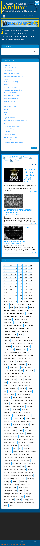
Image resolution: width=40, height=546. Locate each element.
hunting (14, 397)
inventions (27, 397)
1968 (5, 289)
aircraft (6, 304)
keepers (6, 403)
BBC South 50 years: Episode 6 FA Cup (29, 173)
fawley (6, 370)
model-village (8, 421)
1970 (15, 289)
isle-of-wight (7, 400)
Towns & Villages (9, 129)
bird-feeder (14, 316)
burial (25, 325)
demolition (7, 355)
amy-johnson (20, 304)
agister (32, 301)
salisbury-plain (8, 469)
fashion (23, 367)
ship (26, 472)
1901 (10, 265)
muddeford (25, 424)
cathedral (7, 331)
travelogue (7, 493)
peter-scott (14, 436)
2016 (30, 298)
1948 (25, 277)
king (12, 403)
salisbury (29, 466)
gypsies (21, 385)
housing (19, 394)
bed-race (29, 313)
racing (6, 451)
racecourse (27, 448)
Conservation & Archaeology (13, 76)
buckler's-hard (18, 325)
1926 (10, 268)
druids (31, 358)
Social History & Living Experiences (15, 120)
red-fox (27, 451)
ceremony (7, 334)
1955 (30, 280)
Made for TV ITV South (11, 95)
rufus (24, 463)
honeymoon (22, 391)
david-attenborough (15, 352)
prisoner (6, 445)
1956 (5, 283)
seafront (6, 472)
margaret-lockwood (19, 415)
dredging (20, 358)
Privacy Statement (22, 542)
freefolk (13, 379)
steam (23, 478)
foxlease (6, 379)
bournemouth (8, 322)
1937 (30, 271)
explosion (22, 364)
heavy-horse (14, 388)
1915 (15, 265)
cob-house (13, 343)
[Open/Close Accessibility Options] (37, 3)
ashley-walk (23, 307)
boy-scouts (17, 322)
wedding (25, 499)
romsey (6, 457)
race (20, 448)
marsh (29, 415)
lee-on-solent (16, 409)
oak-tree (20, 430)
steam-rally (30, 478)
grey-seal (6, 385)
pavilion (6, 436)
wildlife (6, 502)
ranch (21, 451)
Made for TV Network (11, 98)
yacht (5, 505)
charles (14, 334)
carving (28, 328)
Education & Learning (11, 82)
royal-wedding (16, 463)
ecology (19, 361)
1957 (10, 283)
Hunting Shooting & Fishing (13, 90)
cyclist (6, 352)
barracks (20, 310)
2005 (5, 298)
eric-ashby (14, 364)
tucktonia (15, 493)
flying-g (31, 370)
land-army (29, 406)
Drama (6, 79)
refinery (33, 451)
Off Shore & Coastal (10, 107)
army (11, 307)
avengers (6, 310)
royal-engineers (25, 460)
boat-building (8, 319)
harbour (27, 385)
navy (20, 427)
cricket (12, 349)
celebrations (24, 331)
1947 (20, 277)
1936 (25, 271)
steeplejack (7, 481)
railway (15, 451)
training (21, 490)
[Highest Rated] (35, 164)
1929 (25, 268)
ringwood (22, 454)
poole (31, 439)
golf (10, 382)
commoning (30, 343)
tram (26, 490)
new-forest (7, 430)
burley (31, 325)
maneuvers (27, 412)
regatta (6, 454)
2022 (15, 301)
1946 (15, 277)
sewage (20, 472)
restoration (13, 454)
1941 (20, 274)
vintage (28, 496)
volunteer (7, 499)
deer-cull (26, 352)
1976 (10, 292)
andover (28, 304)
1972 (25, 289)
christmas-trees (27, 340)
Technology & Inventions (12, 126)
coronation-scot (17, 346)
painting (15, 433)
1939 (10, 274)
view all (34, 148)
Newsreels (7, 104)
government (16, 382)
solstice (6, 475)
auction (31, 307)
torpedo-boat (8, 490)
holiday (30, 388)
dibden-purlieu (22, 355)
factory (29, 364)
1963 (10, 286)
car (16, 328)
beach (6, 313)
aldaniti (12, 304)
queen (26, 445)
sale (18, 466)
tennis (14, 487)
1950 (5, 280)
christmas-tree (16, 340)
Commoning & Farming (11, 73)
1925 (5, 268)
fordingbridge (15, 373)
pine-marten (7, 439)
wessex (32, 499)
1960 (25, 283)
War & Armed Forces (10, 137)
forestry (23, 373)
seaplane (13, 472)
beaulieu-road (21, 313)
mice (27, 418)
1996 (10, 295)
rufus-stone (31, 463)
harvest (6, 388)
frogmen (20, 379)
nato (15, 427)
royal (12, 457)
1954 (25, 280)
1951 (10, 280)
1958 (15, 283)
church (6, 343)
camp (12, 328)
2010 (15, 298)
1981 (30, 292)
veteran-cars (14, 496)
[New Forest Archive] (20, 7)
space (18, 478)
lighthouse (25, 409)
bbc (32, 310)
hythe (20, 397)
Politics (6, 115)
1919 (20, 265)
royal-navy (7, 463)
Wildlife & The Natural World (13, 142)
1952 (15, 280)
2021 (10, 301)
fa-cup (6, 367)
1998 (20, 295)
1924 (30, 265)
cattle (13, 331)
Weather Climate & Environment (14, 140)
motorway (7, 424)
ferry (11, 370)
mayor (22, 418)
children (20, 334)
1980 (25, 292)
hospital (12, 394)
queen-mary (7, 448)
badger (13, 310)
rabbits (15, 448)
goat (5, 382)
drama (14, 358)
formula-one (22, 376)
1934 (15, 271)
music (32, 424)
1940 (15, 274)
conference (7, 346)
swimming (16, 484)
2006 (10, 298)
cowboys (27, 346)
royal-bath (29, 457)
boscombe (24, 319)
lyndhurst (14, 412)
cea (18, 331)
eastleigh (12, 361)
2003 (30, 295)
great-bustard (26, 382)
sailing (13, 466)
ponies (26, 439)
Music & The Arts (9, 101)
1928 (20, 268)
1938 (5, 274)
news (14, 430)
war (13, 499)
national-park (8, 427)
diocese (30, 355)
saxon (16, 469)
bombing (16, 319)
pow (5, 442)
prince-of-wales (23, 442)
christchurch (25, 337)
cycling (30, 349)
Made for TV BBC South (11, 93)
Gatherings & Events (10, 87)
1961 (30, 283)
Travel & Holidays (9, 134)
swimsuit (23, 484)
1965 (20, 286)
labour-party (7, 406)
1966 (25, 286)
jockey (31, 400)
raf (10, 451)
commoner (21, 343)
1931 (5, 271)
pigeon (28, 436)
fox (29, 376)
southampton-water (27, 475)
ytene (11, 505)
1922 (25, 265)
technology (7, 487)
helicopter (23, 388)
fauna (29, 367)
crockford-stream (21, 349)
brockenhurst (8, 325)
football (6, 373)
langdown (7, 409)
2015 (25, 298)
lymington (7, 412)
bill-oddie (6, 316)
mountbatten (16, 424)
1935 (20, 271)
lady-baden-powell (18, 406)
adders (26, 301)
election (26, 361)
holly (5, 391)
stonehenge (23, 481)
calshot (6, 328)
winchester (20, 502)
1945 (10, 277)
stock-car (15, 481)
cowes (6, 349)
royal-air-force (19, 457)
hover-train (26, 394)
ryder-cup (7, 466)
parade (22, 433)
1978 (15, 292)
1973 (30, 289)
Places (6, 112)
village (22, 496)
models (33, 418)
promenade (14, 445)
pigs (33, 436)
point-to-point (17, 439)
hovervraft (7, 397)
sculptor (30, 469)
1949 (30, 277)
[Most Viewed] (32, 164)
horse (30, 391)
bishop (22, 316)
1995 (5, 295)
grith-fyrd (14, 385)
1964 (15, 286)
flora (26, 370)
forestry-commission (10, 376)
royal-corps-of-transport (11, 460)
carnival (21, 328)
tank (29, 484)
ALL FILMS (7, 65)
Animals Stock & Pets (11, 68)
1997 (15, 295)
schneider (23, 469)
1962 (5, 286)
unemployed (27, 493)
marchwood (7, 415)
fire (22, 370)
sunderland (7, 484)
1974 (5, 292)
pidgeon (21, 436)
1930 (30, 268)
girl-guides (28, 379)
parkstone (29, 433)
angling (6, 307)
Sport (5, 123)
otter (29, 430)
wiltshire (12, 502)
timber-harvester (23, 487)
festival (17, 370)
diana (14, 355)
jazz (26, 400)
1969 (10, 289)
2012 (20, 298)
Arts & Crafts (8, 71)
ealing (6, 361)
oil (25, 430)
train (15, 490)
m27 (20, 412)
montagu (16, 421)
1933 (10, 271)
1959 (20, 283)
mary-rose (7, 418)
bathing (27, 310)
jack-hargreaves (18, 400)
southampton (15, 475)
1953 (20, 280)
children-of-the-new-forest (12, 337)
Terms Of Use (34, 542)
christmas (7, 340)
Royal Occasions (9, 118)
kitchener (18, 403)
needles (25, 427)
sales (23, 466)
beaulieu (12, 313)
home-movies (13, 391)
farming (17, 367)
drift (26, 358)
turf (21, 493)
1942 (25, 274)
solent (31, 472)
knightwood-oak (27, 403)
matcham (15, 418)
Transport (7, 131)
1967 (30, 286)
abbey (20, 301)
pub (21, 445)
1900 (5, 265)
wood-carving (29, 502)
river (28, 454)
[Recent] (29, 164)
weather (18, 499)
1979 (20, 292)
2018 (5, 301)
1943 (30, 274)
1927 (15, 268)
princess (31, 442)
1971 (20, 289)
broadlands (26, 322)
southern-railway (9, 478)
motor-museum (26, 421)
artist (16, 307)
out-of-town (7, 433)
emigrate (6, 364)
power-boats (12, 442)
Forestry (6, 84)
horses (6, 394)
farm (11, 367)
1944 (5, 277)
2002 (25, 295)
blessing (28, 316)
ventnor (6, 496)
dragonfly (7, 358)
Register (31, 15)
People (6, 109)
